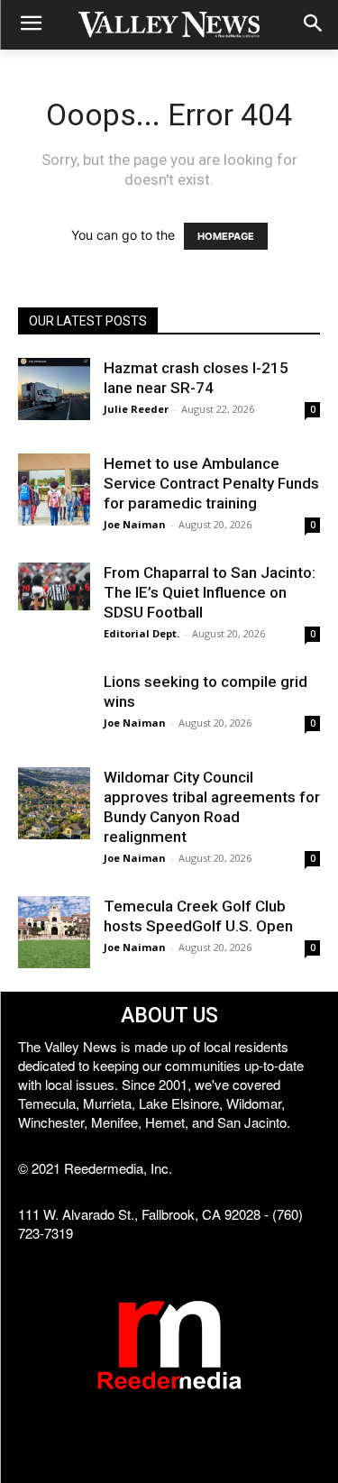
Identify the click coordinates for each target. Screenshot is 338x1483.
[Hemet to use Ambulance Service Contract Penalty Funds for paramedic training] (54, 489)
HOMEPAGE (225, 236)
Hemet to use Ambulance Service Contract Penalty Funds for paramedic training (211, 483)
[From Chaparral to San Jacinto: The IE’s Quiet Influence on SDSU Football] (54, 586)
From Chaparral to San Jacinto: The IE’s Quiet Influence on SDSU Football (209, 592)
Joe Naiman (135, 524)
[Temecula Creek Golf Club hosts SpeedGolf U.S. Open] (54, 932)
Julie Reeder (136, 409)
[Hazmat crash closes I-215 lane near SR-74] (54, 389)
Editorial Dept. (141, 633)
